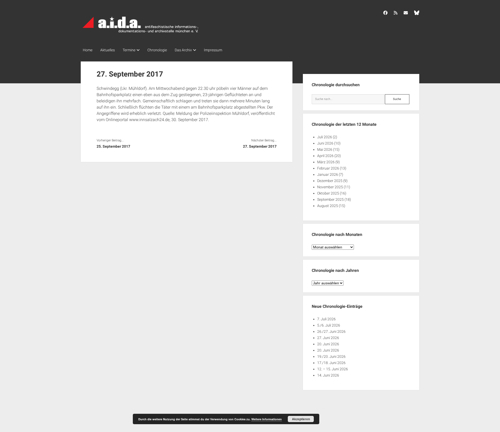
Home (87, 50)
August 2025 (327, 206)
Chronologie (157, 50)
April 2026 (325, 156)
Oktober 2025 (328, 193)
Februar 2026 (328, 168)
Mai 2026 (324, 149)
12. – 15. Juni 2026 (332, 369)
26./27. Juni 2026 (331, 331)
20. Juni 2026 (328, 344)
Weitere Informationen (266, 419)
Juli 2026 (324, 137)
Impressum (213, 50)
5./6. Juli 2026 (328, 325)
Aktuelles (107, 50)
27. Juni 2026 (328, 338)
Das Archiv (183, 50)
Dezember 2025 (329, 181)
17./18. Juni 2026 (331, 363)
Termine (129, 50)
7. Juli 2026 (326, 319)
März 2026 (326, 162)
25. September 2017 (113, 146)
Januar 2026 (327, 174)
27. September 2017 (259, 146)
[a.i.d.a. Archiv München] (141, 33)
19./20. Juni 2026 (331, 356)
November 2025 (330, 187)
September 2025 (330, 199)
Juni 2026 (325, 143)
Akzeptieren (301, 419)
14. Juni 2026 (328, 375)
